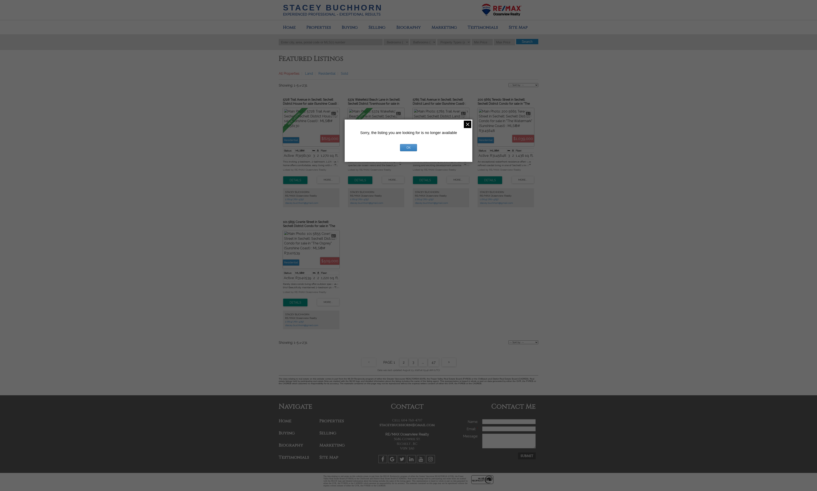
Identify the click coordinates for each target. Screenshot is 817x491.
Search (527, 41)
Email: (472, 429)
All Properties (289, 73)
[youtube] (421, 460)
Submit (527, 456)
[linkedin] (412, 460)
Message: (470, 436)
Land (309, 73)
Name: (473, 422)
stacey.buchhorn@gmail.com (301, 202)
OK (408, 147)
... (423, 362)
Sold (344, 73)
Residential (327, 73)
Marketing (444, 27)
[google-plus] (393, 460)
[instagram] (431, 460)
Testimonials (483, 27)
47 (433, 362)
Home (289, 27)
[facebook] (383, 460)
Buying (350, 27)
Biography (408, 27)
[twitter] (402, 460)
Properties (318, 27)
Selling (377, 27)
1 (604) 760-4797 (294, 199)
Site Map (518, 27)
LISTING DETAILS (295, 180)
